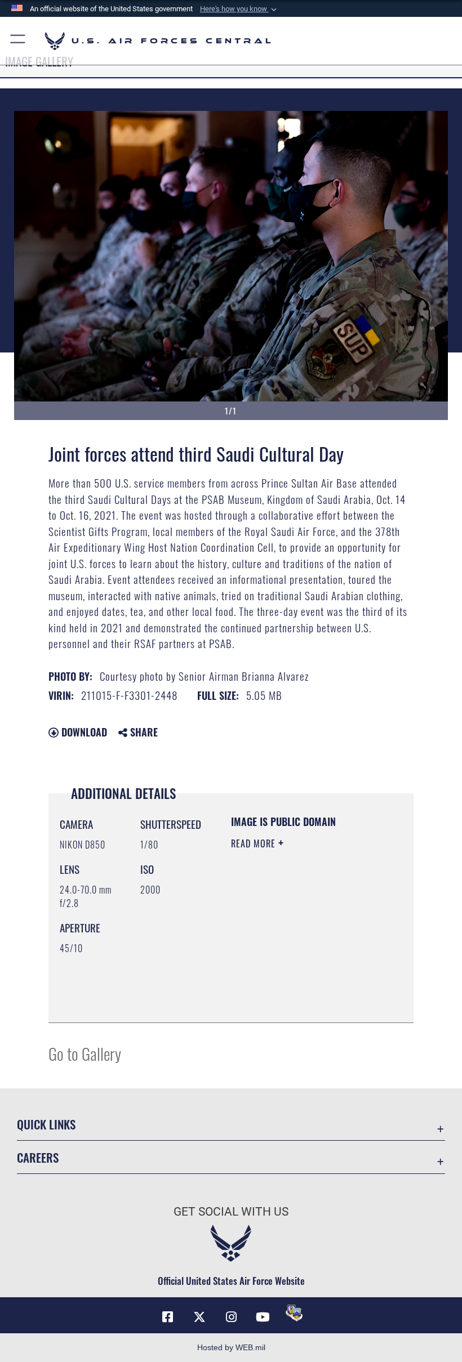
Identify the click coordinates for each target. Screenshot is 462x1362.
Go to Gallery (84, 1053)
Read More (254, 843)
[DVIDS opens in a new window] (294, 1313)
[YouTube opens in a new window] (262, 1317)
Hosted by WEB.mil (231, 1347)
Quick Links (46, 1124)
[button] (239, 9)
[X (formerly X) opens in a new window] (199, 1317)
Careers (38, 1157)
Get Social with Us (231, 1211)
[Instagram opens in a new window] (231, 1317)
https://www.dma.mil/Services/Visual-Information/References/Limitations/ (299, 986)
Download (83, 732)
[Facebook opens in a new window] (167, 1317)
